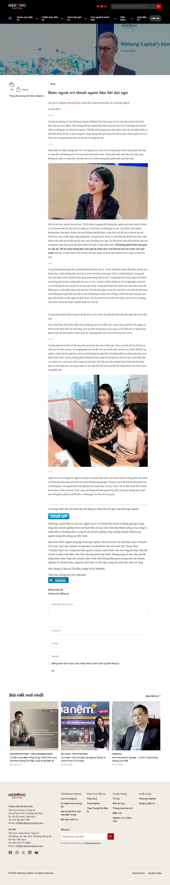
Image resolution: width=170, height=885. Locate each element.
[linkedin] (29, 852)
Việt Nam (123, 18)
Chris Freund (108, 542)
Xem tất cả (152, 696)
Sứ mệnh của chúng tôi (71, 805)
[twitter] (23, 852)
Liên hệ (155, 18)
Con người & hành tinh (100, 18)
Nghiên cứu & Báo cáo (122, 819)
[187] (26, 84)
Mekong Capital (147, 798)
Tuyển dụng (145, 793)
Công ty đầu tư (147, 803)
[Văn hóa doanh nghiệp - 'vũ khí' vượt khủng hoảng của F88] (136, 725)
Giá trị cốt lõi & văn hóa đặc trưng (71, 813)
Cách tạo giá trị (74, 18)
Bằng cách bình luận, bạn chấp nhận (85, 663)
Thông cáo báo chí (123, 808)
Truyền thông (120, 793)
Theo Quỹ (92, 798)
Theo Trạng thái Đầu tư (97, 809)
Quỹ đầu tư (142, 18)
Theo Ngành (93, 803)
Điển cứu (117, 813)
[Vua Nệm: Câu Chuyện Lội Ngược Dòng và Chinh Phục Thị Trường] (85, 725)
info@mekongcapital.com (29, 823)
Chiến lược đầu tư (50, 18)
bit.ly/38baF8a (97, 568)
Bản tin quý (119, 803)
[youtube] (36, 852)
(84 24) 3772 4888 (21, 842)
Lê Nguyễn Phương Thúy (68, 102)
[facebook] (10, 852)
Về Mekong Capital (71, 793)
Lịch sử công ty (69, 798)
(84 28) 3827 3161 (21, 819)
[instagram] (17, 852)
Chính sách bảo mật (93, 843)
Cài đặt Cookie (155, 872)
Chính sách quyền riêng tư (105, 663)
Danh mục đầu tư (25, 18)
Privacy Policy (138, 872)
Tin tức (116, 798)
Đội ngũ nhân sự (69, 819)
